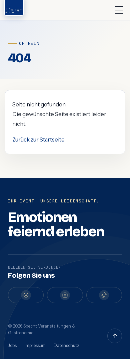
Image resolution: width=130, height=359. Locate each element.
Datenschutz (66, 345)
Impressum (35, 345)
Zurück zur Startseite (38, 139)
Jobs (12, 345)
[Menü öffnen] (118, 10)
